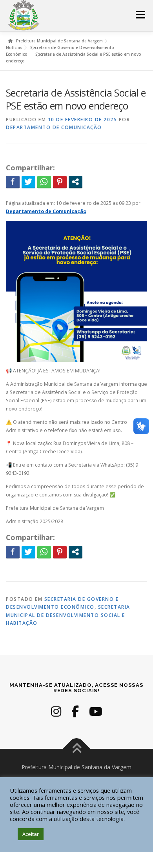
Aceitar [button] (30, 833)
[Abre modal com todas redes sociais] (75, 182)
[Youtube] (95, 711)
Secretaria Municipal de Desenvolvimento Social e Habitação (68, 615)
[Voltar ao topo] (77, 749)
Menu (139, 14)
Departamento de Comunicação (54, 127)
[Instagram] (56, 711)
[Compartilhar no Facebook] (13, 182)
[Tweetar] (28, 182)
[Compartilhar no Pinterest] (60, 182)
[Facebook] (75, 711)
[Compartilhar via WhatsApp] (44, 182)
